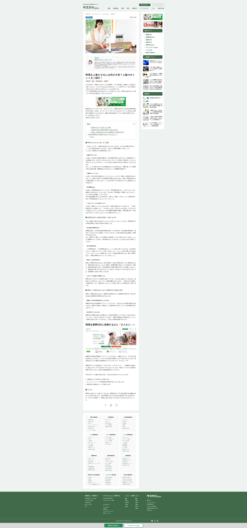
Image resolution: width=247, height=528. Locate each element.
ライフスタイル (144, 8)
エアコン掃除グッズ (110, 438)
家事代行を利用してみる (93, 117)
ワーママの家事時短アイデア (94, 484)
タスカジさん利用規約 (151, 506)
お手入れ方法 (108, 444)
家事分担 (90, 480)
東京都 (126, 500)
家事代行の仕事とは (127, 477)
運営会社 (149, 500)
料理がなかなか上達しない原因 (101, 127)
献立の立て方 (125, 461)
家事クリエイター (106, 513)
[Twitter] (111, 406)
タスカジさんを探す (89, 500)
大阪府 (136, 500)
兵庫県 (136, 502)
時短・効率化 (108, 423)
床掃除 (124, 424)
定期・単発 (90, 428)
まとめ (92, 136)
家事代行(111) (150, 45)
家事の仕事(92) (150, 52)
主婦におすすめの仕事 (127, 479)
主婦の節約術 (108, 482)
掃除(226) (149, 34)
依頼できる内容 (91, 426)
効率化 (89, 479)
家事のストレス (91, 482)
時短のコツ (90, 477)
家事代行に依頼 (109, 426)
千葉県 (126, 504)
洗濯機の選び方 (91, 468)
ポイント (107, 421)
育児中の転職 (108, 479)
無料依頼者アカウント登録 (90, 498)
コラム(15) (149, 50)
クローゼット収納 (109, 461)
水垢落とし (125, 423)
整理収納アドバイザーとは (128, 482)
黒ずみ (89, 438)
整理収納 (115, 8)
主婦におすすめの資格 (127, 480)
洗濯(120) (149, 39)
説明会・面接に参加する (108, 498)
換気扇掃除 (90, 445)
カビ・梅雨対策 (109, 424)
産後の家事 (108, 480)
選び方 (89, 423)
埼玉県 (126, 506)
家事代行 (134, 8)
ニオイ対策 (90, 444)
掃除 (109, 8)
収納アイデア (108, 459)
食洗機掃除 (125, 445)
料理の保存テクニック (127, 463)
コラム (153, 8)
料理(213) (149, 42)
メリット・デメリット (92, 424)
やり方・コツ (108, 419)
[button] (133, 124)
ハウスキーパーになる (158, 4)
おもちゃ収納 (108, 468)
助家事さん (105, 509)
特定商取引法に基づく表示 (152, 508)
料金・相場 (90, 421)
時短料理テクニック (127, 459)
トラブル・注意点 (92, 430)
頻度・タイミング (92, 442)
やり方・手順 (108, 437)
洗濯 (122, 8)
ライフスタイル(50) (152, 47)
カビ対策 (124, 421)
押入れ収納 (108, 465)
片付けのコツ (108, 458)
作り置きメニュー (126, 458)
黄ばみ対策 (90, 461)
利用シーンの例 (88, 504)
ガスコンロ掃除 (126, 440)
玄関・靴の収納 (109, 466)
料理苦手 (106, 81)
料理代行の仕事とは (127, 484)
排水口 (124, 426)
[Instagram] (116, 406)
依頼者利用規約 (150, 504)
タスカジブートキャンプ (108, 511)
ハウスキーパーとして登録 (108, 500)
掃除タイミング (109, 442)
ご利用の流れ (87, 502)
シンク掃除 (125, 442)
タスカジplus (106, 507)
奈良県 (136, 506)
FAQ (86, 506)
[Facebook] (105, 406)
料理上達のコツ (99, 81)
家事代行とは (91, 419)
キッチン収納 (108, 463)
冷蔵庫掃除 (125, 444)
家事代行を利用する (144, 4)
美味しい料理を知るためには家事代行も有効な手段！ (108, 132)
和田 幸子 (97, 57)
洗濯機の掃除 (91, 466)
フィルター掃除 (109, 440)
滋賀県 (136, 508)
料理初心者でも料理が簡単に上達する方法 (104, 130)
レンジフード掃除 (126, 438)
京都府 (136, 504)
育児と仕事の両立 (109, 477)
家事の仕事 (161, 8)
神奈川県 (127, 502)
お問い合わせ (149, 510)
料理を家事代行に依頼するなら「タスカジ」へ (102, 134)
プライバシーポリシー (151, 502)
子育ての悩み (108, 484)
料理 (128, 8)
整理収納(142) (150, 37)
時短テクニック (91, 447)
